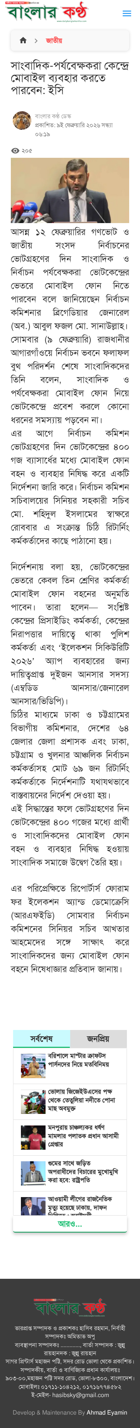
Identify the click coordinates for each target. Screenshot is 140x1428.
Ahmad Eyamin (107, 1412)
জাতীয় (53, 41)
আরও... (70, 1224)
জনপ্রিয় (98, 1039)
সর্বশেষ (42, 1039)
